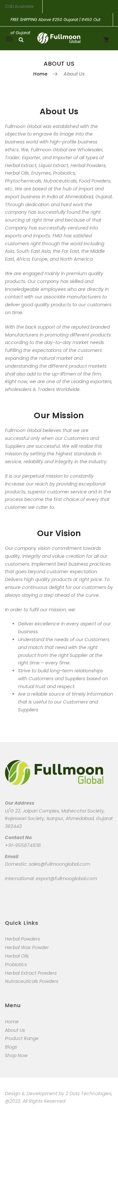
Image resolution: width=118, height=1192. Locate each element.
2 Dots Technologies (88, 1093)
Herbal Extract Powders (31, 973)
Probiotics (16, 964)
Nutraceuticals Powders (31, 981)
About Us (15, 1030)
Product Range (22, 1038)
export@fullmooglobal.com (66, 878)
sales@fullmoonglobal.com (59, 864)
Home (40, 74)
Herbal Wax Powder (27, 947)
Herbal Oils (17, 956)
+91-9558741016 (23, 845)
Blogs (11, 1047)
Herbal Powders (22, 939)
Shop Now (16, 1055)
